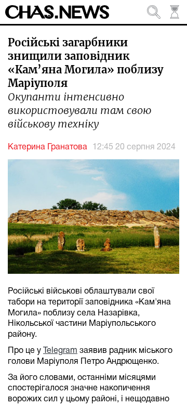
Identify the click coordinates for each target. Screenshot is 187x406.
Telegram (60, 350)
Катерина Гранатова (47, 147)
